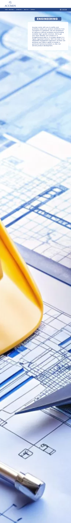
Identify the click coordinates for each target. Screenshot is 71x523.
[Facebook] (60, 9)
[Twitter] (62, 9)
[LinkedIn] (63, 9)
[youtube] (66, 9)
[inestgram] (64, 9)
